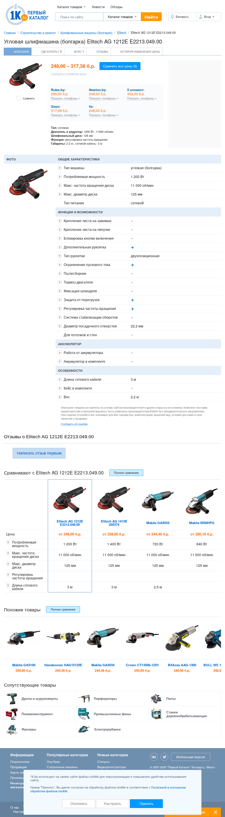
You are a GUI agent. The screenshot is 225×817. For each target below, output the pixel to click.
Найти (151, 17)
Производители (21, 777)
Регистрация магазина (20, 785)
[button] (209, 17)
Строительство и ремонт (38, 32)
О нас (14, 807)
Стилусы (103, 761)
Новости (98, 6)
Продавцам (18, 767)
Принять (146, 803)
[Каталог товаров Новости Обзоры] (122, 16)
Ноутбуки (53, 761)
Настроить (112, 803)
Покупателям (19, 761)
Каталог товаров (71, 6)
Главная (10, 32)
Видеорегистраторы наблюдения (111, 769)
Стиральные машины (62, 767)
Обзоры (117, 6)
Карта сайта (19, 772)
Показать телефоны (64, 98)
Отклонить (78, 803)
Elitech (121, 32)
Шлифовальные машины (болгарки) (86, 32)
